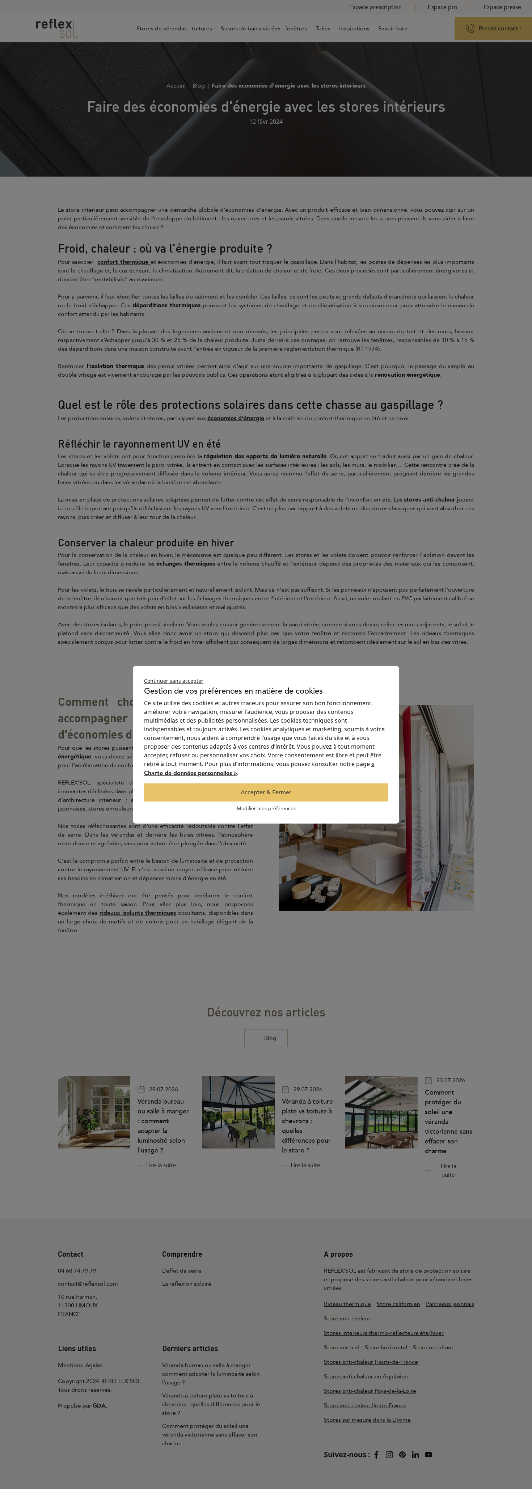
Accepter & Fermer (266, 792)
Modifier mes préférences (266, 808)
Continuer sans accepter (173, 680)
